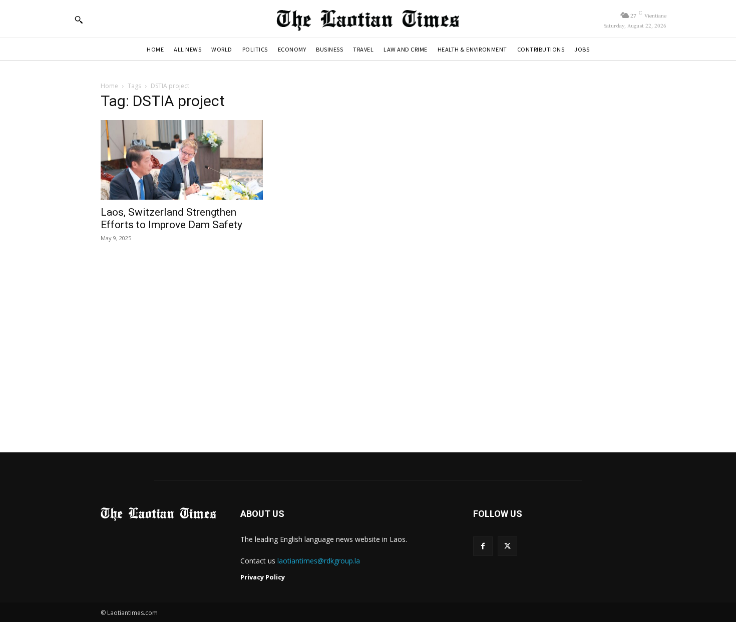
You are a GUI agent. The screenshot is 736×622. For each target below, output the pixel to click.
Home (109, 86)
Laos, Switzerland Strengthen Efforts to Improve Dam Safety (171, 218)
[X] (507, 546)
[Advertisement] (368, 348)
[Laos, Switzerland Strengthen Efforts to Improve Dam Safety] (182, 160)
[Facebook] (483, 546)
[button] (79, 20)
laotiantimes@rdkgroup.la (318, 560)
